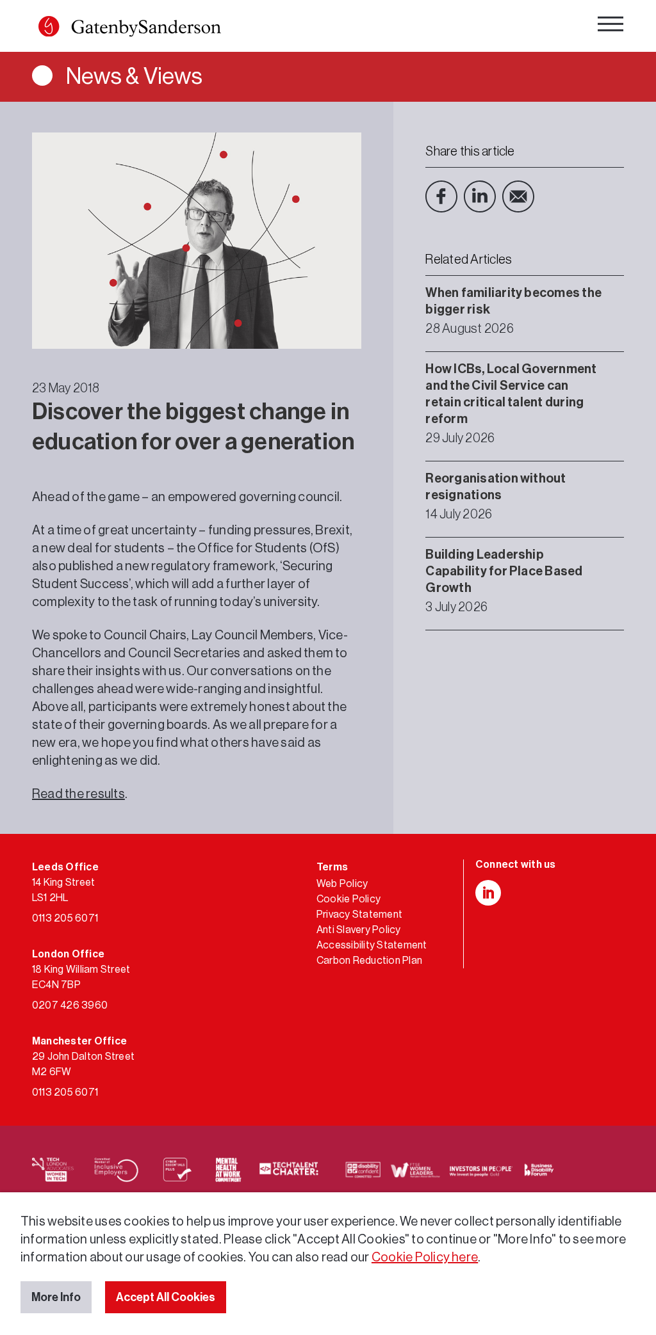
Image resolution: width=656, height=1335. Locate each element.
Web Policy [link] (342, 884)
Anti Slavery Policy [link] (358, 930)
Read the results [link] (78, 794)
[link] (129, 29)
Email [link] (518, 196)
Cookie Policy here (425, 1257)
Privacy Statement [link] (359, 914)
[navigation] (610, 27)
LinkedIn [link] (480, 196)
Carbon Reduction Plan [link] (369, 960)
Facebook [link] (441, 196)
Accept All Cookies (165, 1297)
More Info (56, 1297)
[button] (48, 26)
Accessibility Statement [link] (371, 945)
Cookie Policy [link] (348, 899)
